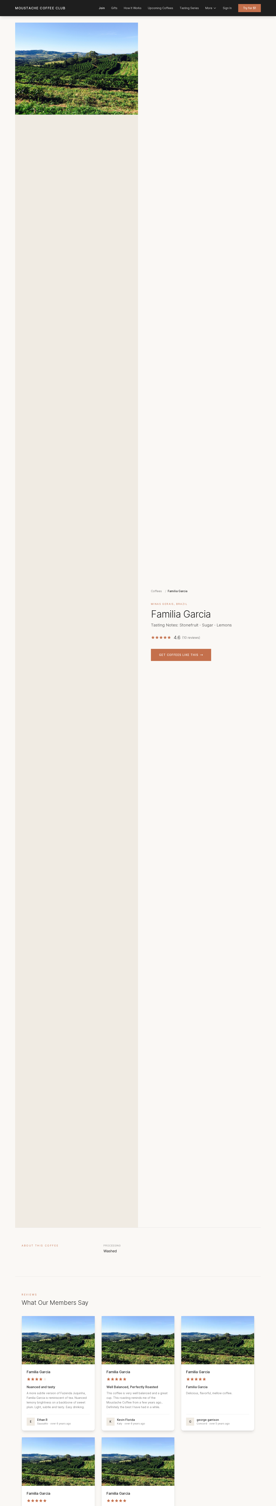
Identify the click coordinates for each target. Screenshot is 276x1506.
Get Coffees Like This (178, 655)
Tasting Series (189, 8)
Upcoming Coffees (160, 8)
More (208, 8)
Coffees (156, 591)
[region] (76, 69)
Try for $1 (249, 8)
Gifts (114, 8)
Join (102, 8)
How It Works (132, 8)
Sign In (227, 8)
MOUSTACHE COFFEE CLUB (40, 8)
